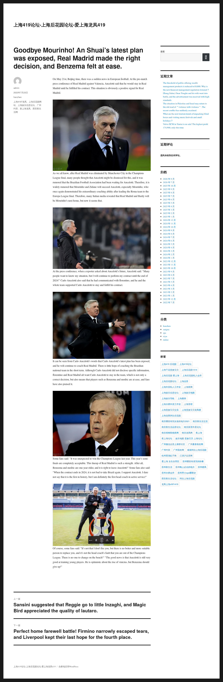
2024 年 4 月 (169, 247)
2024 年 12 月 (169, 220)
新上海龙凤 (25, 108)
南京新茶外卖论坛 (192, 426)
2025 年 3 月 (169, 209)
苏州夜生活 (167, 467)
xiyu (165, 336)
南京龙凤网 (187, 432)
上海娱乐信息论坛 (26, 105)
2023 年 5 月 (169, 281)
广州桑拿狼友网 (195, 444)
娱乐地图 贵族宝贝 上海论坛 (188, 438)
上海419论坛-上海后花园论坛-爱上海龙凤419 (59, 24)
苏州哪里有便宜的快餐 (193, 461)
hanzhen (18, 97)
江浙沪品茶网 (186, 455)
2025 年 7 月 (169, 196)
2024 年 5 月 (169, 244)
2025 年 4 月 (169, 206)
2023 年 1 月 (169, 295)
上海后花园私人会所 (192, 375)
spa (164, 332)
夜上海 (199, 432)
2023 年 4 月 (169, 285)
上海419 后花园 (169, 364)
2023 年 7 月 (169, 278)
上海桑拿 (182, 398)
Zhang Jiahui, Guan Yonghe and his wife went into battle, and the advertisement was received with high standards (186, 97)
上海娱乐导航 (168, 398)
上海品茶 (184, 381)
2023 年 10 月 (169, 268)
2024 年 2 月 (169, 254)
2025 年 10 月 (169, 185)
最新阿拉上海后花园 (196, 449)
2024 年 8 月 (169, 233)
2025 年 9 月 (169, 189)
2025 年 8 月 (169, 192)
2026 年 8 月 (169, 178)
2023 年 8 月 (169, 274)
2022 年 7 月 (169, 302)
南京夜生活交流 (200, 421)
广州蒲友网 (178, 449)
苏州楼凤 (202, 467)
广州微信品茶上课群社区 (173, 444)
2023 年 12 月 (169, 261)
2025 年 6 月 (169, 199)
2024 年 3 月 (169, 250)
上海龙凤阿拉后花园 (171, 415)
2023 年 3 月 (169, 288)
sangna (166, 329)
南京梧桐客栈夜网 (170, 432)
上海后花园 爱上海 (170, 375)
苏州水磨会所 (168, 472)
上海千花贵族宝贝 (170, 369)
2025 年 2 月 (169, 213)
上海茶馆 (188, 404)
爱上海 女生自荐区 (170, 461)
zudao (165, 339)
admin (16, 87)
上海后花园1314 (189, 369)
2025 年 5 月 (169, 202)
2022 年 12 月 (169, 299)
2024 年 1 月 (169, 257)
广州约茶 (166, 449)
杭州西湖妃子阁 (169, 455)
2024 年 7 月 (169, 237)
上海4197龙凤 (20, 101)
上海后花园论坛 (169, 381)
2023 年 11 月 (169, 264)
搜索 (162, 51)
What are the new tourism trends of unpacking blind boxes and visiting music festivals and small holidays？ (186, 117)
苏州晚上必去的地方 (185, 467)
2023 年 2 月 (169, 292)
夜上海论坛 (167, 438)
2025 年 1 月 (169, 216)
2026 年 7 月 (169, 182)
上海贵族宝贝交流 (170, 409)
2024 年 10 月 (169, 226)
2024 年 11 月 (169, 223)
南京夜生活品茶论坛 (171, 426)
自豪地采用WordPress (68, 666)
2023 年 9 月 (169, 271)
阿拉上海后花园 (187, 478)
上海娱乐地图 (188, 392)
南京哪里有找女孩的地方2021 (176, 421)
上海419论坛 (185, 364)
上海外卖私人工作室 (171, 386)
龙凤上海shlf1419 (170, 484)
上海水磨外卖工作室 (171, 404)
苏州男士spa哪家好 (187, 472)
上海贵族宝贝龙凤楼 (191, 409)
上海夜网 (188, 386)
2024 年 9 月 (169, 230)
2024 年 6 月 (169, 240)
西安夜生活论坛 (169, 478)
